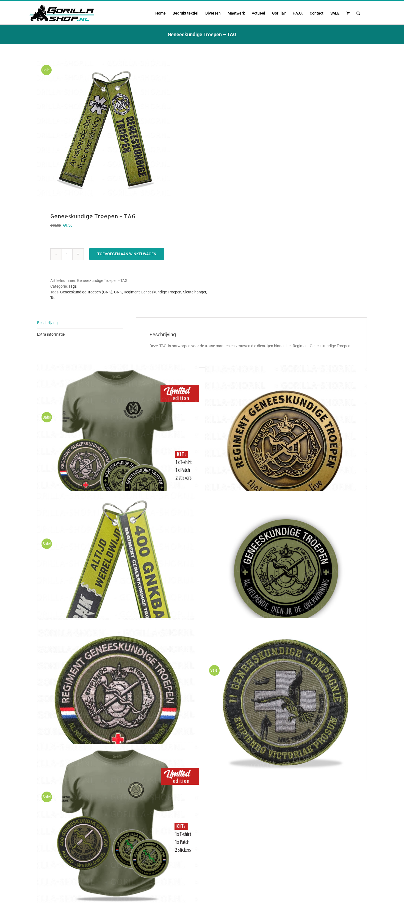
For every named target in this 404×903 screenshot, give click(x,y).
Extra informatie (51, 334)
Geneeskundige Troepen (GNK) (86, 292)
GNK (118, 292)
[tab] (80, 323)
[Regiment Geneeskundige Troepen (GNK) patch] (118, 698)
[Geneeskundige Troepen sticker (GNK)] (286, 572)
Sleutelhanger (194, 292)
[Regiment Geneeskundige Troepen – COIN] (286, 445)
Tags (72, 286)
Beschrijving (47, 323)
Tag (53, 298)
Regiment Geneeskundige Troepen (152, 292)
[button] (358, 12)
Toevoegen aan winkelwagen (126, 254)
